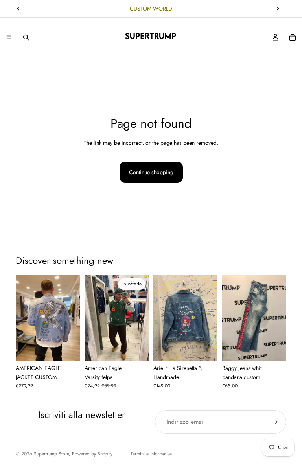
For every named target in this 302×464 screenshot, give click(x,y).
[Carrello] (292, 37)
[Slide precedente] (18, 8)
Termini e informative (151, 453)
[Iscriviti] (274, 422)
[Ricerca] (26, 37)
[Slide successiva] (277, 8)
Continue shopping (151, 172)
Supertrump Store (51, 453)
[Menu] (9, 37)
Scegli (74, 348)
